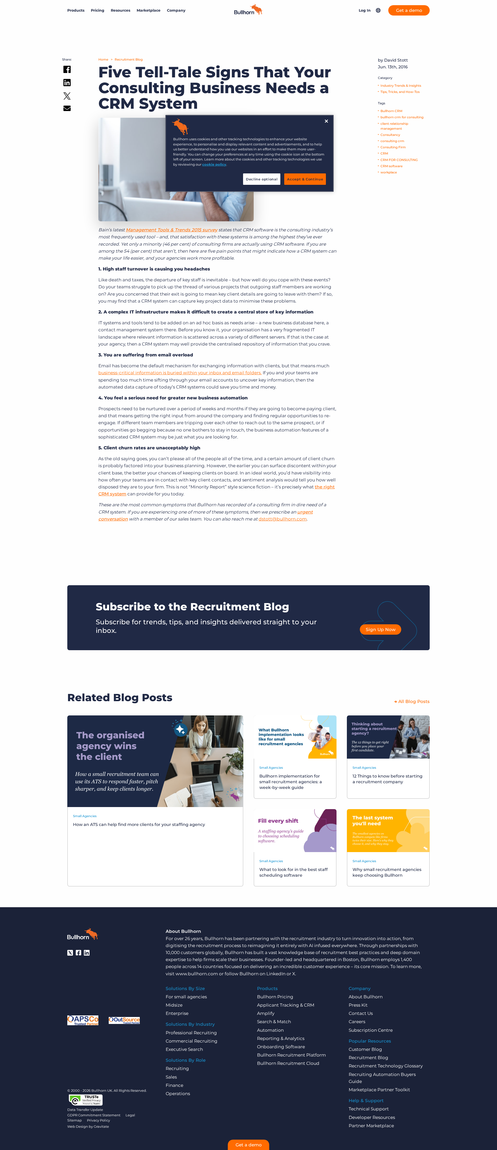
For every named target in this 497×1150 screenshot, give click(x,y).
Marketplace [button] (148, 10)
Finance (174, 1085)
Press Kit (358, 1005)
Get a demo (409, 10)
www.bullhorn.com (197, 973)
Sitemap (74, 1120)
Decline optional (261, 179)
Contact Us (361, 1013)
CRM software (392, 166)
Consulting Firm (393, 147)
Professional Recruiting (191, 1032)
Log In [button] (365, 10)
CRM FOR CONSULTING (399, 160)
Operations (178, 1093)
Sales (171, 1077)
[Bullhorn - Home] (82, 935)
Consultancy (390, 135)
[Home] (248, 13)
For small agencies (186, 996)
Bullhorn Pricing (275, 996)
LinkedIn (276, 973)
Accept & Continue (305, 179)
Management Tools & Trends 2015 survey (171, 229)
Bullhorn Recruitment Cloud (288, 1063)
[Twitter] (70, 953)
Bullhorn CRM (391, 111)
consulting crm (392, 141)
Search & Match (274, 1021)
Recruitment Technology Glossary (386, 1065)
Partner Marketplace (371, 1125)
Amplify (265, 1013)
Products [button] (75, 10)
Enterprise (177, 1013)
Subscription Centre (371, 1030)
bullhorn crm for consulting (402, 117)
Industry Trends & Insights (401, 85)
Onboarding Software (281, 1046)
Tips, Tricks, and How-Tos (400, 92)
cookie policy (214, 164)
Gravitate (101, 1126)
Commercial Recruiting (191, 1041)
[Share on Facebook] (67, 70)
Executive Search (184, 1049)
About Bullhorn (366, 996)
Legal (130, 1115)
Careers (357, 1021)
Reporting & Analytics (280, 1038)
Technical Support (369, 1108)
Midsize (174, 1005)
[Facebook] (78, 953)
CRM (384, 153)
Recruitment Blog (129, 59)
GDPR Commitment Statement (93, 1115)
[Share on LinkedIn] (67, 83)
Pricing (97, 10)
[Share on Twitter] (67, 97)
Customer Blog (365, 1049)
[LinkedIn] (87, 953)
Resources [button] (120, 10)
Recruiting (177, 1068)
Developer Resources (372, 1117)
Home (103, 59)
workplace (389, 172)
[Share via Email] (67, 109)
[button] (378, 10)
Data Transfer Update (85, 1110)
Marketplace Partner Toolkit (379, 1089)
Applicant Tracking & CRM (285, 1005)
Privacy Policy (98, 1120)
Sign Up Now (381, 629)
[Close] (326, 121)
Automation (270, 1030)
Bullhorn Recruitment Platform (291, 1055)
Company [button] (176, 10)
